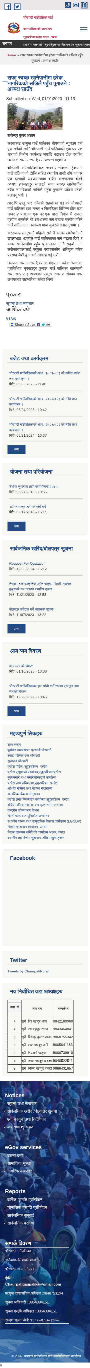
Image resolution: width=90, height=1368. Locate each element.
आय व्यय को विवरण (21, 666)
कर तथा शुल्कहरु (20, 1127)
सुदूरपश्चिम (46, 772)
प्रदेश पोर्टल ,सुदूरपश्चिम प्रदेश (27, 766)
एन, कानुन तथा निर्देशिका (26, 1119)
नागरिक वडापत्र (19, 1171)
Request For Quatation (27, 563)
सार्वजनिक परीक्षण (20, 1223)
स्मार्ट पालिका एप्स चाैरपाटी (24, 755)
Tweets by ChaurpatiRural (28, 971)
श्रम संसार (14, 745)
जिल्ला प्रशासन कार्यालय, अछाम (27, 827)
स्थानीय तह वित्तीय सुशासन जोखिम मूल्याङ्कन (36, 838)
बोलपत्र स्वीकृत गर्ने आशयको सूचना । (33, 609)
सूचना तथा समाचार (20, 303)
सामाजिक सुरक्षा (19, 1163)
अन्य (16, 449)
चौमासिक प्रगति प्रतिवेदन (27, 1207)
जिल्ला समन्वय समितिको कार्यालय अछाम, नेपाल (36, 832)
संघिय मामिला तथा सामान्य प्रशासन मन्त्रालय (35, 805)
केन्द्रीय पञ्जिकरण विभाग (23, 810)
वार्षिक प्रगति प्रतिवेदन (24, 1199)
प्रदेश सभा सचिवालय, (21, 783)
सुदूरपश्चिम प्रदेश (46, 783)
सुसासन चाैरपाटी (18, 761)
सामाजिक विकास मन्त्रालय (24, 794)
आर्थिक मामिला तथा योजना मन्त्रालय (30, 788)
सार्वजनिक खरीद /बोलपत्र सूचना (32, 1111)
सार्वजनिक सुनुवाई (20, 1215)
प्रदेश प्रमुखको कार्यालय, (23, 772)
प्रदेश (57, 772)
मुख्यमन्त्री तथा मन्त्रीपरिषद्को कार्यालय (32, 777)
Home (11, 55)
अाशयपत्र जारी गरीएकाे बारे (27, 507)
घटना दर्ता (15, 1155)
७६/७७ (11, 318)
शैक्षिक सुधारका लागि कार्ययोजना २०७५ (33, 486)
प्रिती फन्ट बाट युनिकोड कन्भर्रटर (28, 816)
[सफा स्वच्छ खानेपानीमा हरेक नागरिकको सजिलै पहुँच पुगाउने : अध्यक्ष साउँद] (35, 116)
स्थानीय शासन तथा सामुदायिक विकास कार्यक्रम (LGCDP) (44, 821)
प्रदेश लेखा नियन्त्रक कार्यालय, (27, 799)
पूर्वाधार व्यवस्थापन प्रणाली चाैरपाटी (29, 750)
